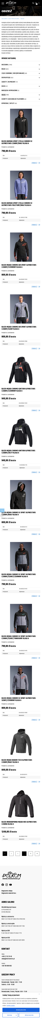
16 (37, 853)
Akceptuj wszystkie (21, 1010)
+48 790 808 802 (7, 966)
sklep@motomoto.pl (8, 959)
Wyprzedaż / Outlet (8, 103)
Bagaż (3, 69)
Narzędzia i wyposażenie (9, 90)
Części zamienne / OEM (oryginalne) (13, 73)
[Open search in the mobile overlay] (33, 3)
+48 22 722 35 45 (7, 956)
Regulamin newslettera (9, 893)
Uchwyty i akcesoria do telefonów (13, 99)
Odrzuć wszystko (29, 1015)
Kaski (3, 86)
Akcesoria (5, 65)
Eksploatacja (6, 77)
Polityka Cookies (10, 1006)
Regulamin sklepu (7, 891)
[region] (21, 1005)
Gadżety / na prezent (8, 82)
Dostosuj (9, 1015)
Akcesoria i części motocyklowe (10, 18)
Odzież (4, 95)
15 (30, 853)
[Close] (40, 994)
